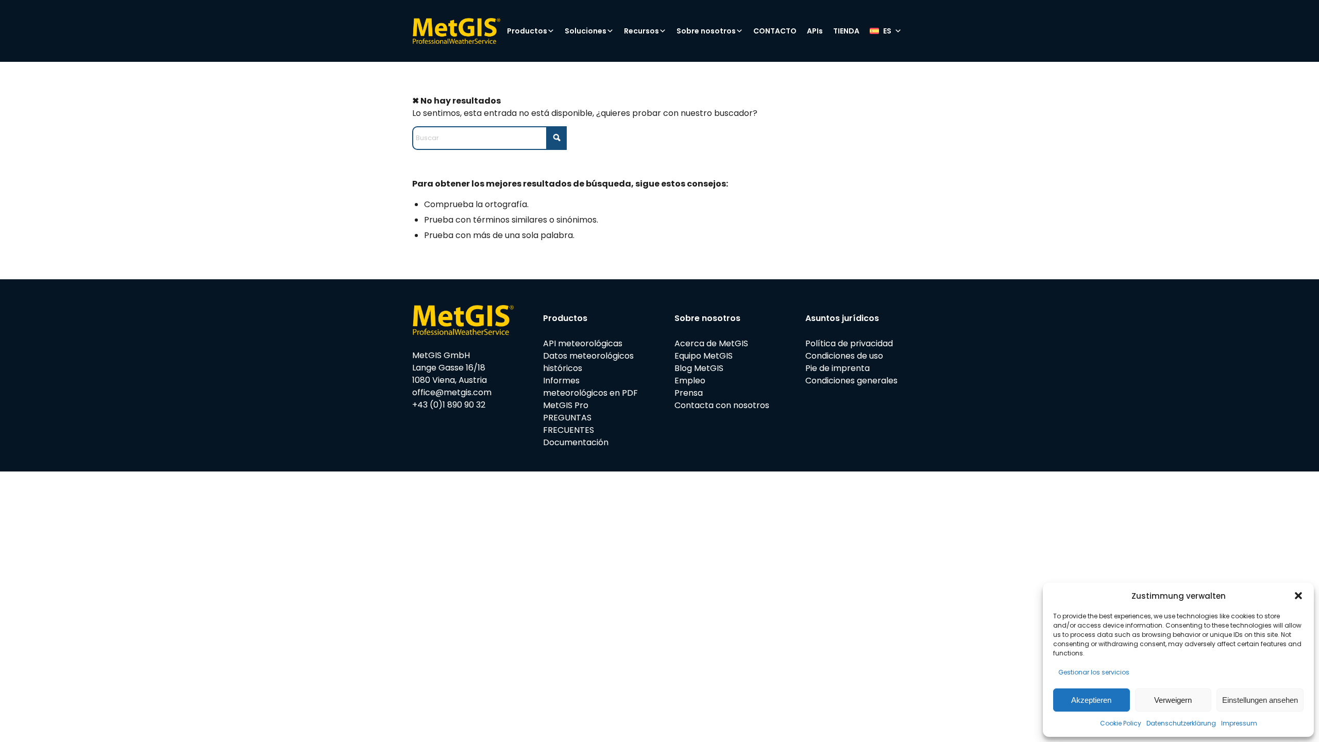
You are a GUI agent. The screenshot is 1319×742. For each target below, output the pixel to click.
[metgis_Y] (456, 31)
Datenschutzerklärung (1181, 723)
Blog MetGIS (698, 368)
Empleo (689, 380)
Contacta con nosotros (721, 405)
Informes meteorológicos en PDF (590, 387)
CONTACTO (775, 31)
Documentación (575, 442)
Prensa (688, 393)
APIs (815, 31)
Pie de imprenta (837, 368)
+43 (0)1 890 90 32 (448, 405)
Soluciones (585, 31)
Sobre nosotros (706, 31)
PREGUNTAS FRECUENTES (568, 424)
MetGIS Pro (565, 405)
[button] (1298, 596)
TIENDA (846, 31)
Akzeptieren (1091, 700)
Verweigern (1173, 700)
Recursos (641, 31)
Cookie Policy (1120, 723)
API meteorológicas (582, 343)
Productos (527, 31)
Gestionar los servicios (1093, 672)
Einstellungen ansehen (1260, 700)
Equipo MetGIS (703, 356)
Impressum (1239, 723)
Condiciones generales (851, 380)
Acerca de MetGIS (711, 343)
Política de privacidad (849, 343)
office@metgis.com (452, 392)
